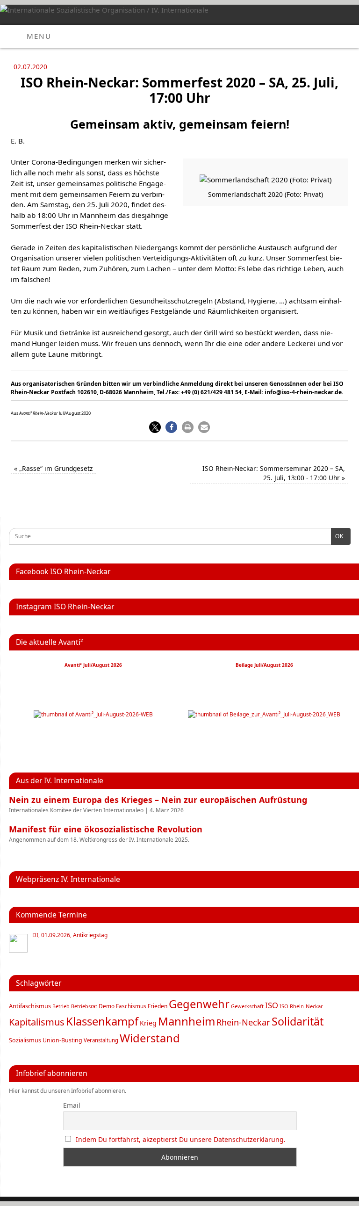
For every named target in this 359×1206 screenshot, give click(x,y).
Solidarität (297, 1021)
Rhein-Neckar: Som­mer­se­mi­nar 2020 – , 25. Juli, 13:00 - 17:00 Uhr (273, 473)
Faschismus (131, 1006)
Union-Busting (62, 1040)
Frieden (157, 1006)
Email (71, 1105)
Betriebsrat (84, 1006)
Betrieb (61, 1006)
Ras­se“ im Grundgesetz (53, 468)
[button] (155, 427)
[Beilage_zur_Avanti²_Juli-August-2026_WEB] (264, 714)
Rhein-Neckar (243, 1022)
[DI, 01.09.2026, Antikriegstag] (18, 943)
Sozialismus (25, 1040)
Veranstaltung (101, 1040)
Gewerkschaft (247, 1006)
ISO (271, 1005)
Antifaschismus (30, 1006)
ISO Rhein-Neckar (301, 1006)
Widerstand (150, 1038)
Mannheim (186, 1021)
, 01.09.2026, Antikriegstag (70, 935)
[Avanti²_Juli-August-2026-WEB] (93, 714)
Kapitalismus (37, 1021)
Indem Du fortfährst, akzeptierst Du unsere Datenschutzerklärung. (181, 1139)
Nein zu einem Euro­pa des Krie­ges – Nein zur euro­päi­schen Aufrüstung (158, 799)
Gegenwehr (199, 1004)
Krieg (148, 1022)
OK (337, 536)
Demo (107, 1006)
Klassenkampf (102, 1021)
